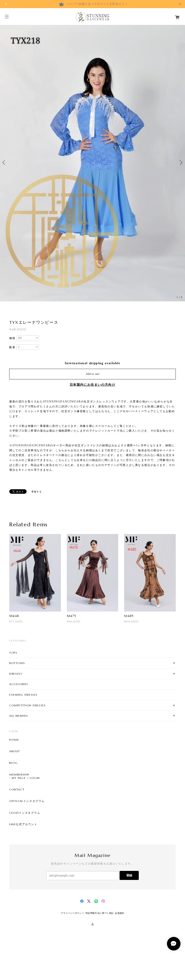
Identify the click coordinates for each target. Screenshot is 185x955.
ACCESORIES (18, 684)
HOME (14, 739)
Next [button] (180, 162)
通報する (36, 491)
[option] (92, 162)
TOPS (13, 652)
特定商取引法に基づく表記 (100, 913)
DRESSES (15, 673)
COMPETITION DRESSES (27, 705)
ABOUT (14, 751)
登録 (129, 875)
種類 (12, 338)
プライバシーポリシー (72, 913)
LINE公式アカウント (23, 824)
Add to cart (92, 374)
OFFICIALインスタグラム (27, 801)
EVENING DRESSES (23, 694)
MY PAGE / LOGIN (26, 778)
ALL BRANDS (18, 715)
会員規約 (119, 913)
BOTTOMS (17, 663)
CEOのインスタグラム (24, 812)
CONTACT (16, 789)
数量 (12, 347)
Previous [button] (4, 162)
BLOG (13, 762)
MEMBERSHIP (19, 774)
